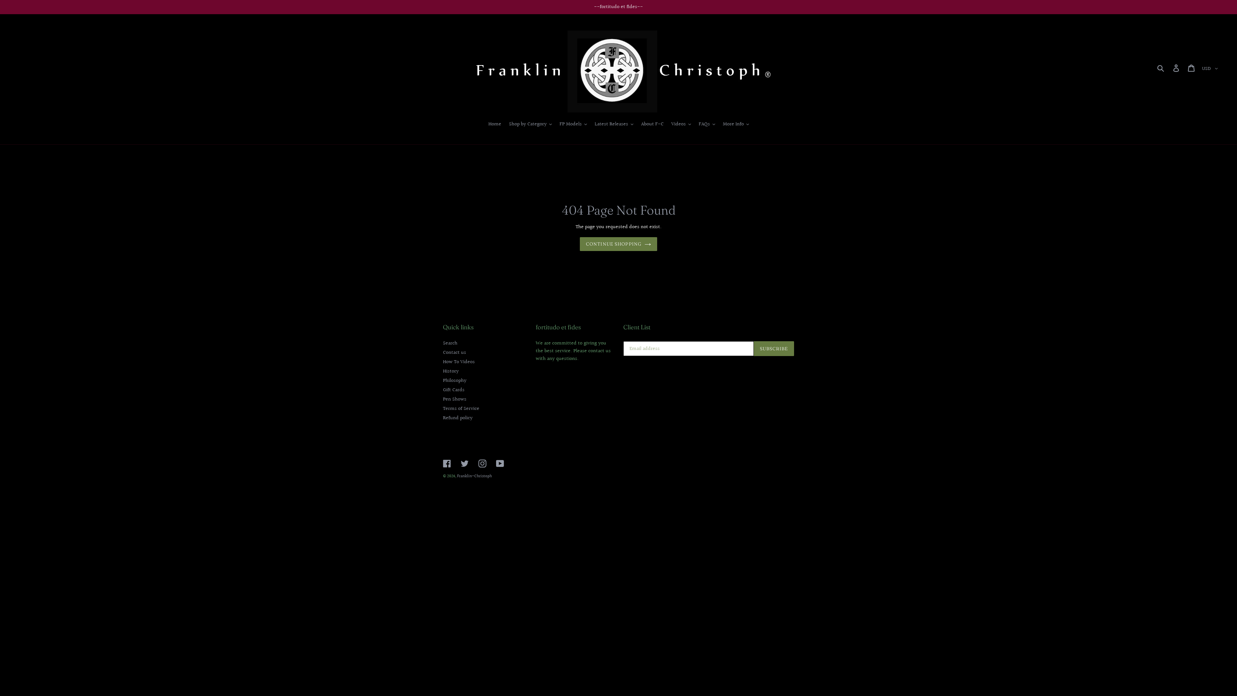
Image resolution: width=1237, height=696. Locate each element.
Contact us (454, 353)
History (451, 371)
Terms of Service (461, 409)
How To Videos (459, 362)
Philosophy (454, 381)
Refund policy (458, 418)
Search (450, 343)
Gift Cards (454, 390)
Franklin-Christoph (474, 476)
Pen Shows (454, 399)
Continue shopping (613, 244)
